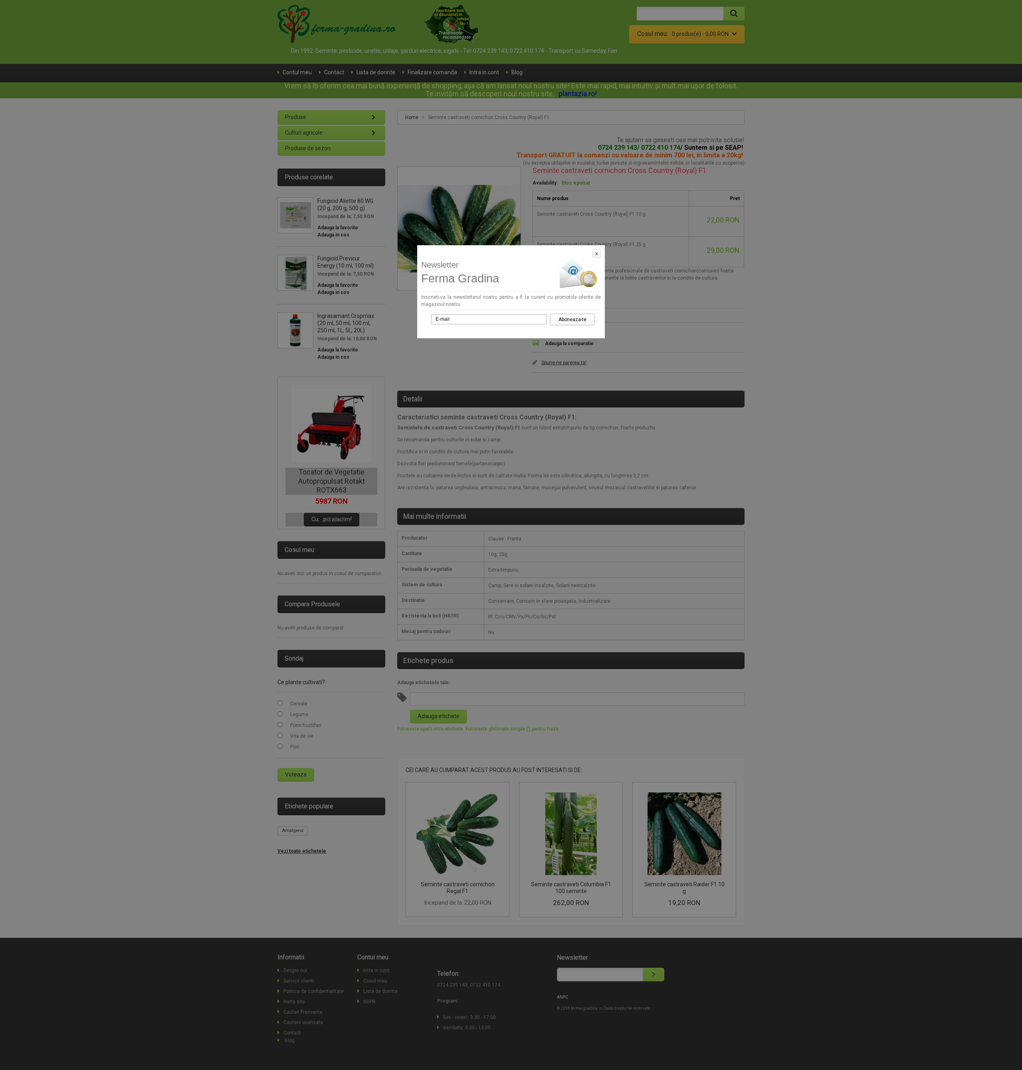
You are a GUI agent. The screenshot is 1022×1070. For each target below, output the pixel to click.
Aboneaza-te (572, 319)
